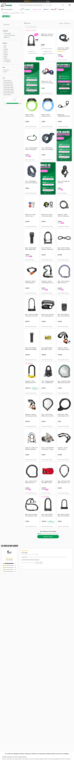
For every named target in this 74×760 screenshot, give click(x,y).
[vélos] (48, 178)
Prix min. (5, 98)
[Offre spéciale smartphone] (64, 145)
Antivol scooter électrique (31, 26)
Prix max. (15, 98)
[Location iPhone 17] (64, 78)
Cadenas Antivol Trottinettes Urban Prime (30, 559)
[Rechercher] (50, 5)
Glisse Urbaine (5, 12)
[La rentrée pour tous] (31, 78)
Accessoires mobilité (14, 12)
